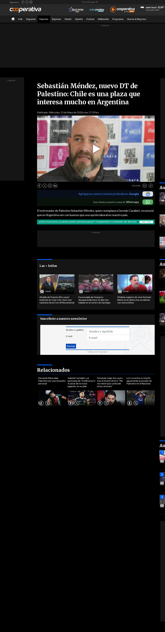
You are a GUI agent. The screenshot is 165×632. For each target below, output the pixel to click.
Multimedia (103, 19)
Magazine (31, 19)
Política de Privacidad (97, 352)
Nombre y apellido (75, 330)
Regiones (56, 19)
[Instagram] (31, 2)
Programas (118, 19)
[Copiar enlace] (151, 185)
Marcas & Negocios (136, 19)
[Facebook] (22, 2)
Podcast (90, 19)
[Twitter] (27, 2)
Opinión (79, 19)
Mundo (68, 19)
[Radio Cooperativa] (122, 10)
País (20, 19)
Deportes (43, 19)
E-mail (69, 336)
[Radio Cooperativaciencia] (96, 10)
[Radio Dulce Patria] (76, 10)
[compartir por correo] (144, 185)
